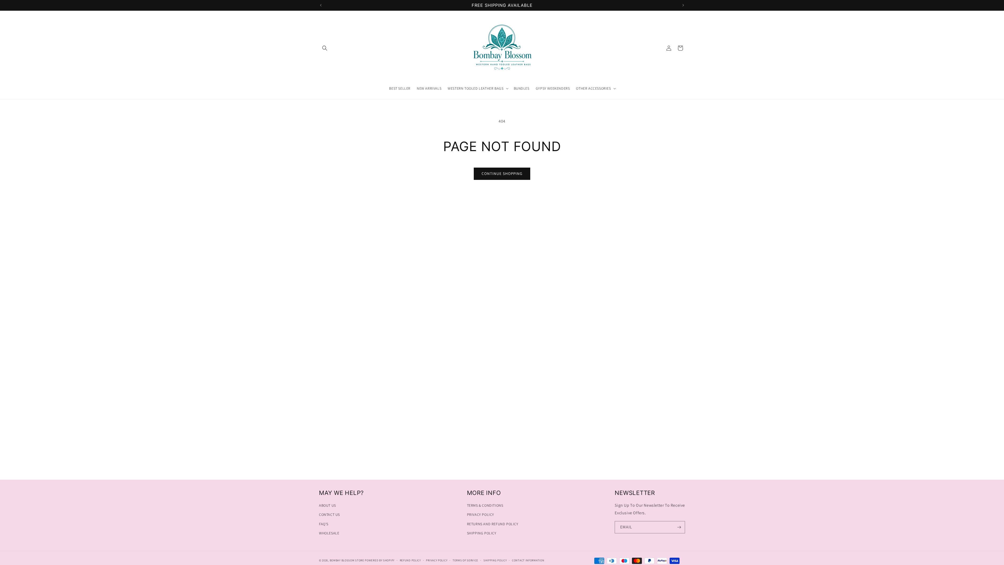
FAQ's (323, 524)
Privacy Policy (480, 514)
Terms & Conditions (485, 505)
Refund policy (410, 560)
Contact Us (329, 514)
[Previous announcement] (321, 5)
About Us (327, 505)
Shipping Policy (482, 533)
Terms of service (465, 560)
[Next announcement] (683, 5)
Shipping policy (495, 560)
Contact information (528, 560)
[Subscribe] (679, 527)
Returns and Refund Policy (492, 524)
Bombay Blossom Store (347, 560)
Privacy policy (436, 560)
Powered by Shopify (380, 560)
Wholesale (329, 533)
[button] (324, 48)
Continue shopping (502, 173)
